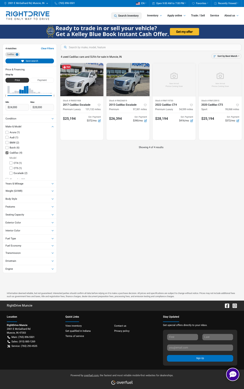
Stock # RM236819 (118, 100)
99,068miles (232, 109)
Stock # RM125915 (210, 100)
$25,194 (69, 119)
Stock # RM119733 (164, 100)
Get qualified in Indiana (78, 330)
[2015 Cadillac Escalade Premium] (128, 79)
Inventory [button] (152, 15)
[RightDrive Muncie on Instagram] (233, 305)
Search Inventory (128, 15)
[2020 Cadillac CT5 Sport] (220, 79)
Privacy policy (121, 330)
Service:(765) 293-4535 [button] (24, 346)
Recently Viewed (227, 3)
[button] (27, 3)
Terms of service (74, 336)
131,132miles (93, 109)
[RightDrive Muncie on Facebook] (226, 305)
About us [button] (229, 15)
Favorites (201, 3)
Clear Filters (47, 48)
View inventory (73, 325)
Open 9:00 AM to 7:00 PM (170, 3)
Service (214, 15)
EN (143, 3)
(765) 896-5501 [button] (67, 3)
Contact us (120, 325)
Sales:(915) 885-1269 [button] (23, 341)
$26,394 (115, 119)
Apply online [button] (174, 15)
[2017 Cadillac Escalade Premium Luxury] (81, 79)
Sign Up (200, 358)
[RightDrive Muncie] (27, 16)
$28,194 (161, 119)
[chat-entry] (232, 374)
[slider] (5, 96)
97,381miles (140, 109)
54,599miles (186, 109)
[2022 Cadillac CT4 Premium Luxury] (174, 79)
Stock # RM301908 (72, 100)
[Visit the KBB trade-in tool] (122, 31)
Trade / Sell (198, 15)
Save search (31, 61)
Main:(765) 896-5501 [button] (23, 337)
